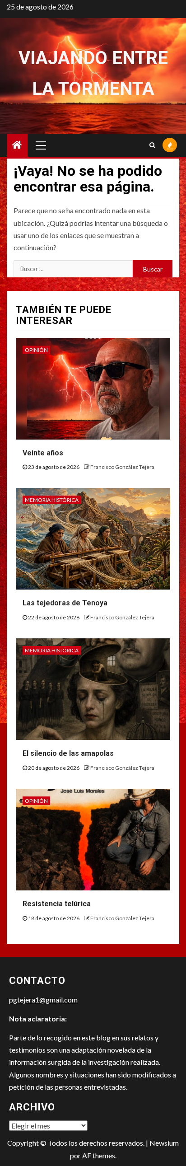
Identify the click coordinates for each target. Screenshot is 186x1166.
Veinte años (43, 453)
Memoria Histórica (52, 499)
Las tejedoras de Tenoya (65, 603)
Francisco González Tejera (122, 467)
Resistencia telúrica (57, 903)
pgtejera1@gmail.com (43, 999)
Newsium (164, 1142)
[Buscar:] (73, 268)
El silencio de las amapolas (68, 753)
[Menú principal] (41, 145)
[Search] (152, 145)
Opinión (36, 350)
